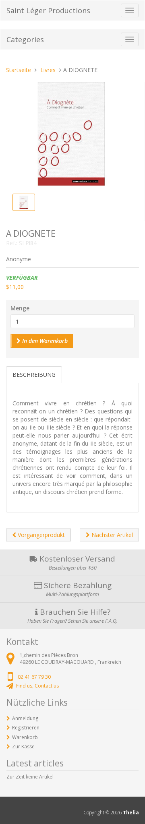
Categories (25, 39)
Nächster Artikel (111, 535)
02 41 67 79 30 (34, 676)
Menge (19, 308)
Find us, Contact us (37, 685)
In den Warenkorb (44, 341)
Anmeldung (25, 718)
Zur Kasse (23, 746)
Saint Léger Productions (48, 10)
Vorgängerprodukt (40, 535)
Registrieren (25, 727)
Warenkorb (25, 737)
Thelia (131, 812)
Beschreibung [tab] (34, 374)
